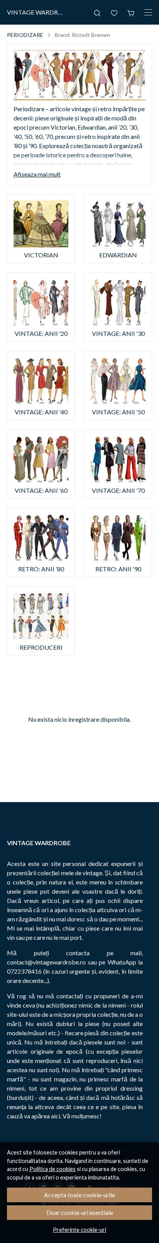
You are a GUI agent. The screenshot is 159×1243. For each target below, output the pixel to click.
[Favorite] (114, 12)
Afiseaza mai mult (37, 174)
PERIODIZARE (25, 35)
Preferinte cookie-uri (79, 1229)
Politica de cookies (52, 1169)
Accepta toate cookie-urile (79, 1194)
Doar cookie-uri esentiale (79, 1212)
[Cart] (131, 12)
